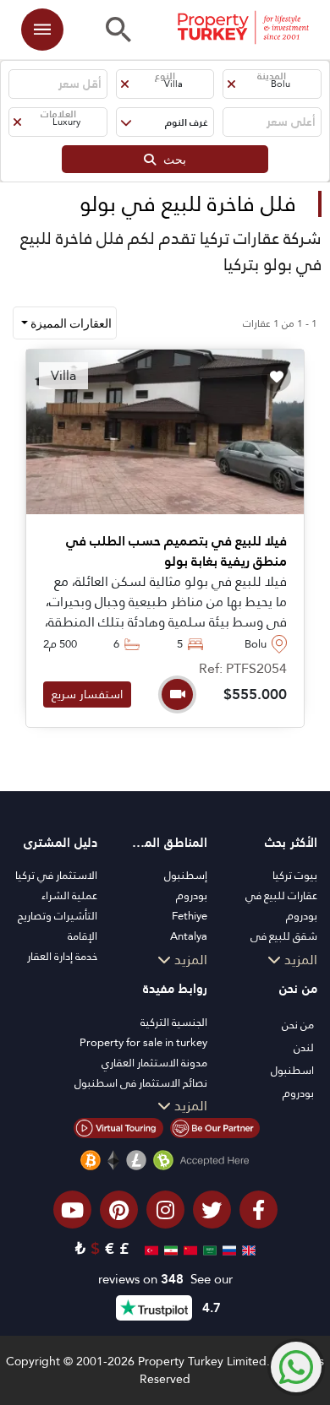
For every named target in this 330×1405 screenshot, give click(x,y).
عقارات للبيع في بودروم (281, 905)
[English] (246, 1248)
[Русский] (227, 1248)
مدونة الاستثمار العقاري (154, 1062)
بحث (171, 159)
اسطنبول (292, 1070)
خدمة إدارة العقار (62, 956)
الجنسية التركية (173, 1022)
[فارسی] (169, 1248)
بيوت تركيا (294, 875)
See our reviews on (165, 1279)
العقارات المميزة (70, 323)
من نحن (298, 1024)
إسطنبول (185, 875)
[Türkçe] (149, 1248)
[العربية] (207, 1248)
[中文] (188, 1248)
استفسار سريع (87, 694)
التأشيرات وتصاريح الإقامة (57, 926)
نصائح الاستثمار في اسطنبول (140, 1082)
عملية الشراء (69, 895)
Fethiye (189, 915)
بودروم (191, 895)
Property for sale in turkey (143, 1042)
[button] (272, 84)
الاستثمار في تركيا (56, 875)
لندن (304, 1047)
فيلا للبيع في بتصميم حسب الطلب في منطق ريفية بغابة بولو (176, 551)
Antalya (188, 936)
